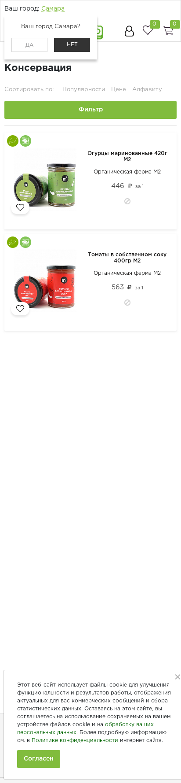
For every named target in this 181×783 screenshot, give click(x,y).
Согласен (39, 758)
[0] (147, 30)
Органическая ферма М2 (127, 172)
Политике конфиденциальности (75, 740)
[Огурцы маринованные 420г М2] (47, 181)
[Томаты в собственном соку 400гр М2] (47, 282)
